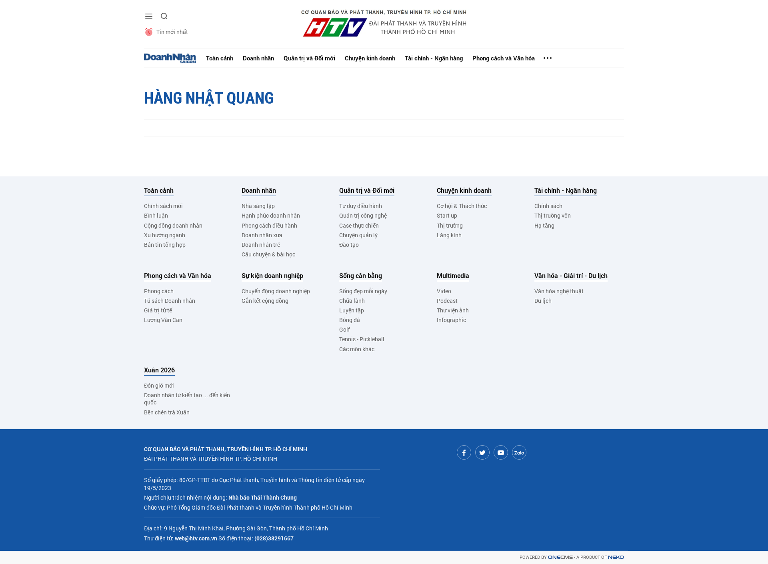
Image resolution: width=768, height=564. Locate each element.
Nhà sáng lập (258, 206)
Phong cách (159, 291)
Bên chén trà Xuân (167, 412)
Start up (447, 215)
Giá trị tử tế (158, 310)
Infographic (451, 320)
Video (444, 291)
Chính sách (548, 206)
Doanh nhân (258, 58)
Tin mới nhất (172, 32)
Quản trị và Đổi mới (309, 58)
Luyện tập (351, 310)
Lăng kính (449, 235)
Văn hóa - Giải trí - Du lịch (571, 276)
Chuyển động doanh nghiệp (276, 291)
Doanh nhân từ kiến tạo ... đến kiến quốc (187, 398)
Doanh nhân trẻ (261, 244)
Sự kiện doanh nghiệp (272, 276)
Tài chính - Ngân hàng (434, 58)
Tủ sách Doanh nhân (169, 300)
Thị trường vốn (552, 215)
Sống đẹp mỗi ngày (363, 291)
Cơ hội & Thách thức (462, 206)
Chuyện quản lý (358, 235)
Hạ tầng (544, 225)
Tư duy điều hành (360, 206)
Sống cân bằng (360, 276)
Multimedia (453, 276)
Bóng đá (349, 320)
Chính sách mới (163, 206)
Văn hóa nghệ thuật (559, 291)
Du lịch (543, 300)
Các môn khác (356, 349)
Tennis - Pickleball (361, 339)
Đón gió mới (159, 385)
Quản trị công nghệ (363, 215)
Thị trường (450, 225)
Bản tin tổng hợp (165, 244)
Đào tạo (349, 244)
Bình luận (156, 215)
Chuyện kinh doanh (370, 58)
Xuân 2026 (159, 370)
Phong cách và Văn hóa (503, 58)
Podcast (447, 300)
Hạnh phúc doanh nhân (271, 215)
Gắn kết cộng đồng (265, 300)
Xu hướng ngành (164, 235)
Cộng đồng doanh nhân (173, 225)
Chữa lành (352, 300)
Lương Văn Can (163, 320)
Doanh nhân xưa (262, 235)
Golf (344, 329)
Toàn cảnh (219, 58)
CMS (560, 557)
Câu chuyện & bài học (268, 254)
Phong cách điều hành (269, 225)
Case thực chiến (359, 225)
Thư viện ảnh (453, 310)
